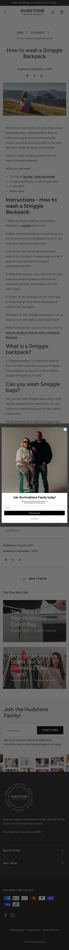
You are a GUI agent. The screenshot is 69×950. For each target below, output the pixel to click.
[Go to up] (64, 945)
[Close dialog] (65, 429)
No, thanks (34, 519)
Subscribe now (34, 513)
